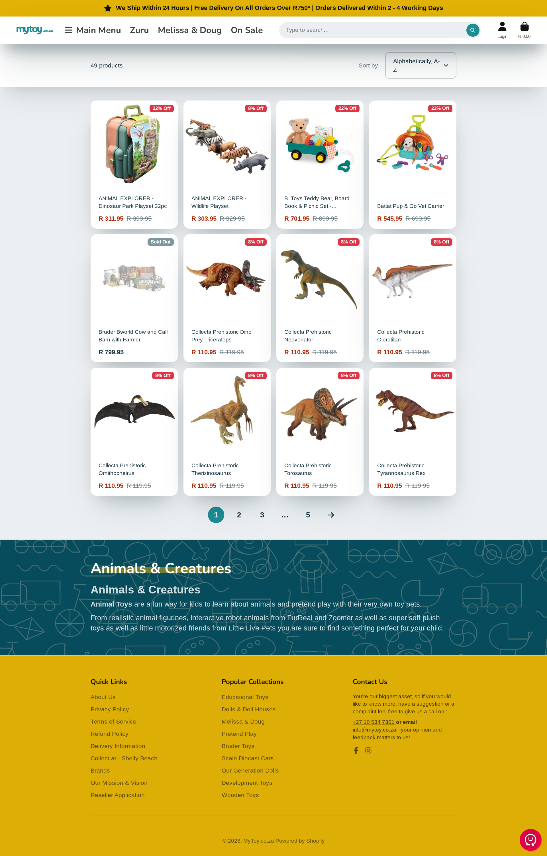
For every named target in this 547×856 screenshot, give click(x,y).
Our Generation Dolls (250, 770)
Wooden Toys (240, 795)
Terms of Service (113, 721)
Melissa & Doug (190, 30)
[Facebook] (356, 750)
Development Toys (247, 782)
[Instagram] (368, 750)
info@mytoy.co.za (374, 730)
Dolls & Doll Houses (249, 709)
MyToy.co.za (258, 841)
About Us (103, 697)
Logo (35, 30)
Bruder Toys (238, 746)
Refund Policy (109, 733)
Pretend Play (239, 733)
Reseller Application (118, 795)
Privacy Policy (110, 709)
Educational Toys (245, 697)
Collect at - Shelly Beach (124, 758)
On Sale (247, 30)
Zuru (139, 30)
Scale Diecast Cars (248, 758)
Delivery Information (118, 746)
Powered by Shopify (300, 841)
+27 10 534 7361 (374, 722)
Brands (100, 770)
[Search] (472, 30)
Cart (524, 30)
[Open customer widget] (531, 841)
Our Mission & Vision (119, 782)
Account (502, 30)
